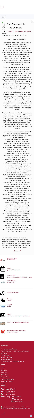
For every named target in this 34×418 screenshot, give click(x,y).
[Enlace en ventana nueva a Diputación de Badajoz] (7, 407)
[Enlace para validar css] (17, 399)
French (21, 31)
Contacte (4, 370)
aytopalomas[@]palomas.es (15, 361)
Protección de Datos (7, 379)
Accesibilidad (5, 377)
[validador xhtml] (17, 401)
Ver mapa (4, 353)
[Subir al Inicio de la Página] (31, 416)
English (16, 31)
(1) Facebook (17, 251)
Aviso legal (4, 375)
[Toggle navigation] (3, 16)
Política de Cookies (7, 381)
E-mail (3, 384)
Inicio (2, 368)
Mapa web (4, 372)
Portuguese (27, 31)
